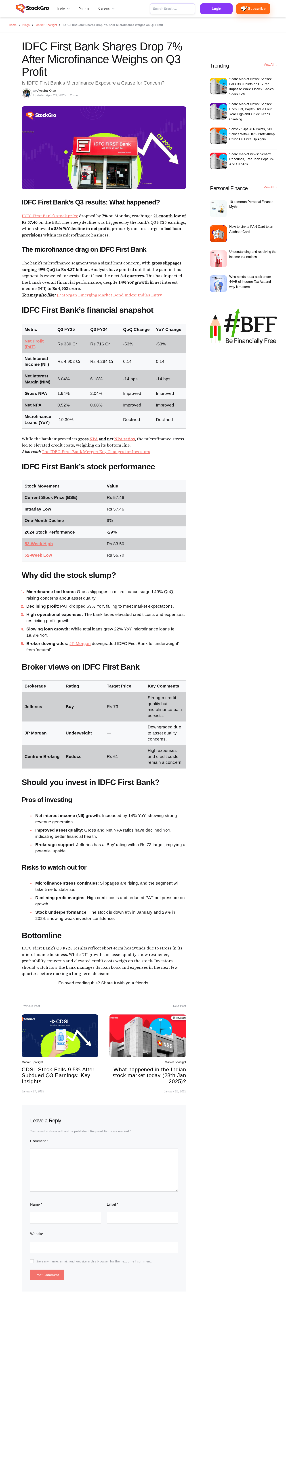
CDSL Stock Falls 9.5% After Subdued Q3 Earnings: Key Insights (58, 1075)
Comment (39, 1141)
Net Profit (34, 341)
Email (112, 1204)
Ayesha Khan (46, 90)
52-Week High (39, 543)
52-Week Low (38, 555)
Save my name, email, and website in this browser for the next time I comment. (94, 1261)
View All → (270, 64)
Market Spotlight (32, 1062)
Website (36, 1234)
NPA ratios (124, 439)
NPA (94, 439)
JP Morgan (79, 643)
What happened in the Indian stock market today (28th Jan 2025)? (149, 1075)
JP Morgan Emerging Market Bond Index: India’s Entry (109, 295)
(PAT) (30, 347)
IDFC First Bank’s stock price (50, 216)
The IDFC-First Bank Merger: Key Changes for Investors (96, 451)
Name (36, 1204)
